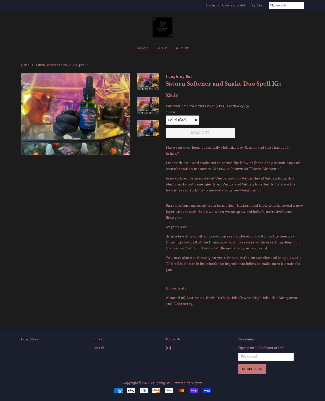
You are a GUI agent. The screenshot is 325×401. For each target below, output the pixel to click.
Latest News (29, 339)
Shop (162, 48)
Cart (260, 5)
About (182, 48)
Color (171, 112)
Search (99, 348)
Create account (233, 5)
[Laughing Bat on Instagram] (168, 349)
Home (142, 48)
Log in (210, 5)
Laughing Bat (161, 383)
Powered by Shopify (187, 383)
